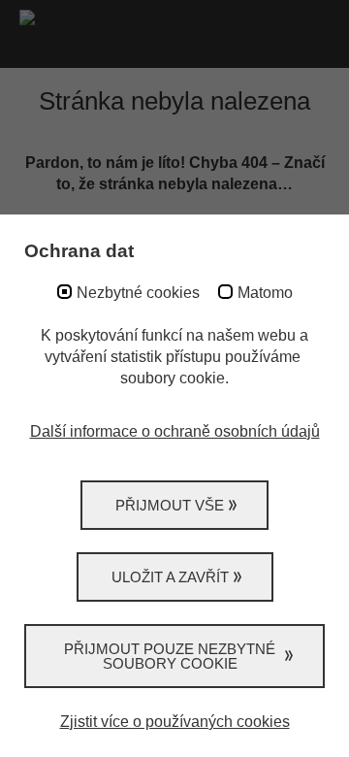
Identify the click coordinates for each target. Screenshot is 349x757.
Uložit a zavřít (170, 577)
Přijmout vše (169, 505)
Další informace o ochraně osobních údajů (175, 431)
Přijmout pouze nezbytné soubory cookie (169, 656)
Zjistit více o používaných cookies (175, 721)
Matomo (265, 292)
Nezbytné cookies (138, 292)
